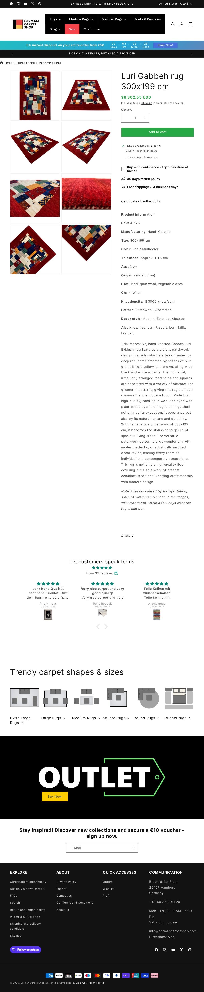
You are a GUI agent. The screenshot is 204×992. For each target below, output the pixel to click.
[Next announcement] (192, 53)
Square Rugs (114, 718)
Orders (108, 881)
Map (171, 937)
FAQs (13, 895)
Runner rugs (175, 718)
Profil (106, 895)
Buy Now (55, 796)
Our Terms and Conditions (74, 902)
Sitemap (16, 935)
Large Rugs (51, 718)
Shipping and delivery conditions (25, 926)
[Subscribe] (133, 848)
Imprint (61, 888)
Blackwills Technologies (90, 982)
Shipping (146, 103)
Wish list (108, 888)
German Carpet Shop (33, 982)
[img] (101, 567)
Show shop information (142, 157)
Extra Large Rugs (20, 720)
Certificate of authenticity (140, 201)
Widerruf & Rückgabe (25, 916)
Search (15, 902)
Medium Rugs (84, 718)
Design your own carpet (27, 888)
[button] (173, 24)
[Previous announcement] (11, 53)
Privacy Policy (66, 881)
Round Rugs (144, 718)
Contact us (64, 895)
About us (62, 909)
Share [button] (129, 535)
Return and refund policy (27, 909)
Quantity (126, 109)
